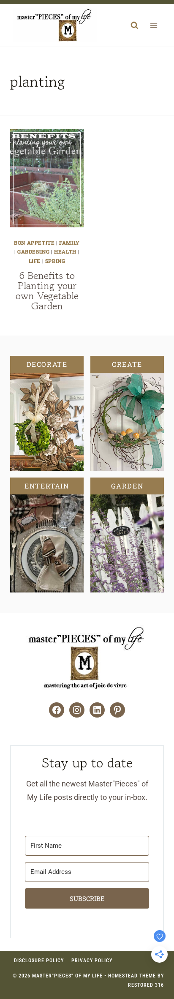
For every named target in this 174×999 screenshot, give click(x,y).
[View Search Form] (134, 25)
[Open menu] (153, 25)
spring (55, 260)
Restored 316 (146, 985)
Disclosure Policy (39, 961)
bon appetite (34, 242)
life (35, 260)
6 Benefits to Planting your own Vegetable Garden (47, 290)
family (69, 242)
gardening (33, 251)
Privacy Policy (91, 961)
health (65, 251)
